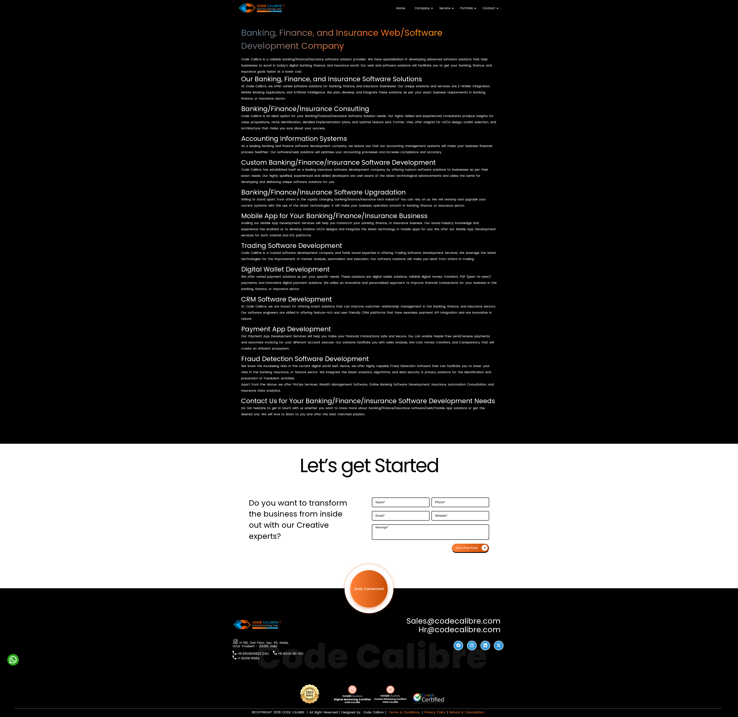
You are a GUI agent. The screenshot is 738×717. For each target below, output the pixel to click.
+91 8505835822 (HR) (252, 653)
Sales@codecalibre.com (453, 621)
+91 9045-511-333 (290, 653)
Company (422, 8)
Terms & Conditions (404, 712)
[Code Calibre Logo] (262, 12)
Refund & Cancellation (466, 712)
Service (444, 8)
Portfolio (466, 8)
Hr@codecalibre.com (460, 629)
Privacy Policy (435, 712)
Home (400, 8)
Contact (489, 8)
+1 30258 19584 (247, 658)
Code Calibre (374, 712)
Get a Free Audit (467, 547)
